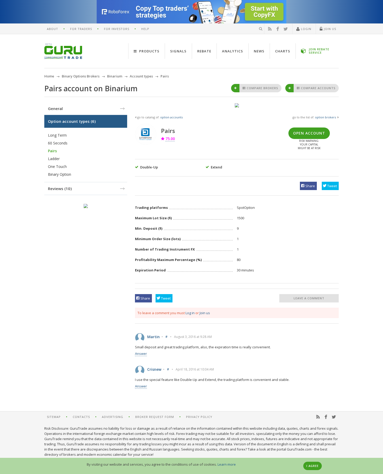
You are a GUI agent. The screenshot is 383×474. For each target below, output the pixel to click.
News (259, 51)
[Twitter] (286, 29)
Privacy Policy (199, 417)
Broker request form (154, 417)
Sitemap (54, 417)
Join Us (329, 29)
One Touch (57, 166)
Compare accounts (318, 88)
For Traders (81, 29)
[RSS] (270, 29)
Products (148, 51)
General (55, 108)
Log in (190, 313)
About (52, 29)
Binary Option (59, 174)
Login (305, 29)
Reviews (60, 188)
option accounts (171, 117)
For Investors (116, 29)
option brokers (325, 117)
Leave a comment (309, 298)
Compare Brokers (262, 88)
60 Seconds (57, 143)
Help (145, 29)
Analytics (232, 51)
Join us (205, 313)
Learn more (227, 464)
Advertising (112, 417)
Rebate (204, 51)
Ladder (54, 158)
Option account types (72, 121)
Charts (282, 51)
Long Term (57, 135)
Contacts (81, 417)
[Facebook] (277, 29)
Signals (178, 51)
